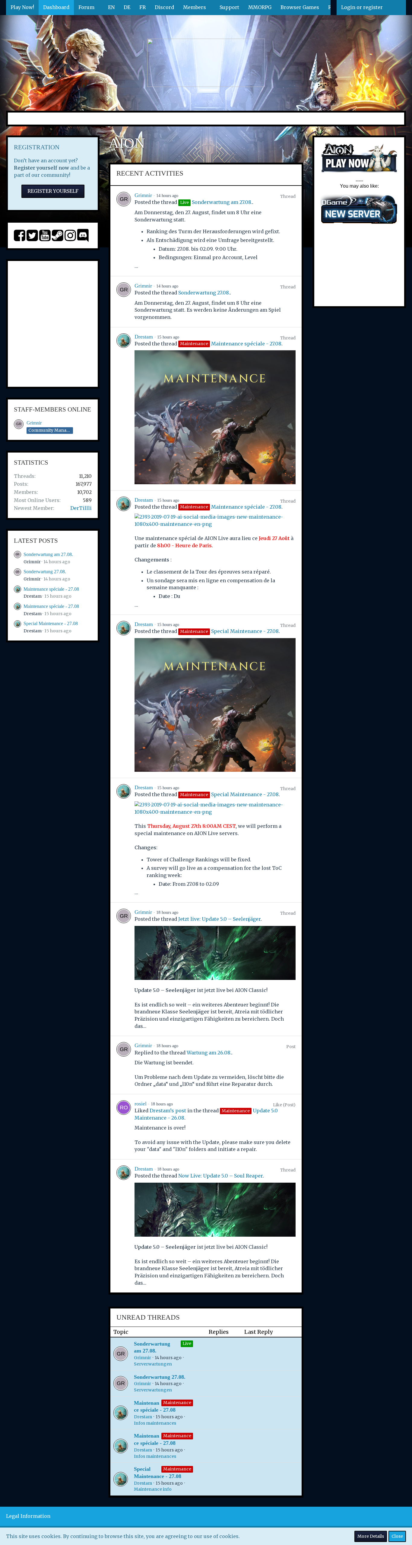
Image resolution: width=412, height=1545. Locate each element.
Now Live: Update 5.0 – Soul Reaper (220, 1176)
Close (397, 1536)
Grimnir (34, 422)
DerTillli (81, 508)
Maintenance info (153, 1489)
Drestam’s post (168, 1111)
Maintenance (177, 1402)
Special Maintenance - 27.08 (51, 623)
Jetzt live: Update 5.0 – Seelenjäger (219, 919)
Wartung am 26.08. (209, 1053)
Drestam (33, 596)
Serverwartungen (153, 1364)
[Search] (396, 7)
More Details (370, 1536)
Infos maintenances (155, 1423)
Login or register (362, 7)
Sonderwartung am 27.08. (48, 554)
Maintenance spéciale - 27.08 (51, 589)
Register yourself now (41, 168)
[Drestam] (123, 408)
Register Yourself (52, 191)
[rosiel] (123, 1126)
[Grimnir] (123, 231)
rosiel (141, 1104)
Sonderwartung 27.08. (45, 571)
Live (186, 1343)
